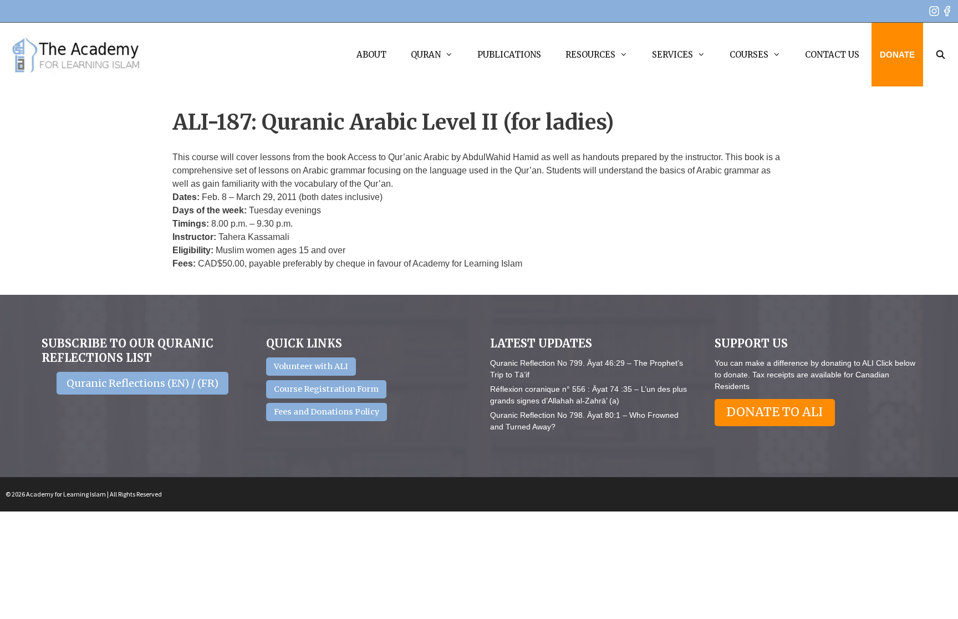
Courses (749, 54)
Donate (897, 54)
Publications (509, 54)
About (371, 54)
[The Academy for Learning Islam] (76, 54)
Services (672, 54)
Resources (590, 54)
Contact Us (832, 54)
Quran (426, 54)
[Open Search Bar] (940, 54)
